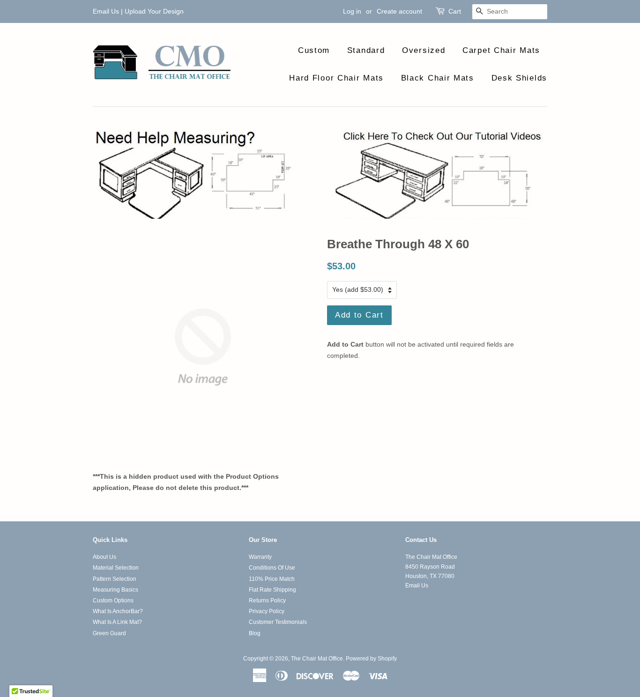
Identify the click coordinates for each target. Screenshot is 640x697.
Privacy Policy (266, 611)
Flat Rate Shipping (272, 589)
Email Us (106, 11)
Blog (254, 633)
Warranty (260, 557)
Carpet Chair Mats (501, 50)
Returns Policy (267, 600)
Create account (399, 11)
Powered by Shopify (371, 658)
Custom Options (113, 600)
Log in (352, 11)
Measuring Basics (115, 589)
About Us (104, 557)
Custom (314, 50)
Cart (454, 11)
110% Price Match (272, 579)
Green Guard (109, 633)
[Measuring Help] (320, 173)
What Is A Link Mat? (117, 622)
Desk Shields (519, 78)
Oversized (423, 50)
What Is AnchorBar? (118, 611)
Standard (366, 50)
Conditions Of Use (272, 567)
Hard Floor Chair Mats (336, 78)
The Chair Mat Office (317, 658)
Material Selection (116, 567)
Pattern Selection (114, 579)
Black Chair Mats (437, 78)
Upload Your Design (154, 11)
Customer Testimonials (278, 622)
